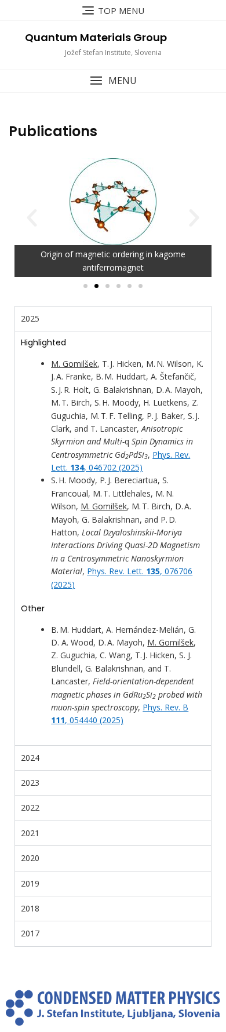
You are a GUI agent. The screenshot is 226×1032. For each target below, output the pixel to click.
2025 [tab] (30, 318)
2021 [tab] (30, 832)
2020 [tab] (30, 857)
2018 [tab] (30, 908)
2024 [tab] (30, 757)
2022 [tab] (30, 807)
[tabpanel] (113, 538)
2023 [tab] (30, 782)
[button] (113, 80)
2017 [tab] (30, 933)
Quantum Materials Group (96, 37)
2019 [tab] (30, 883)
